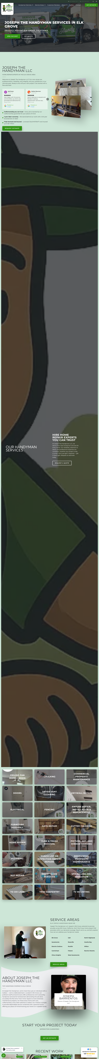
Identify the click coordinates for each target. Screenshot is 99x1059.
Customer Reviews (53, 5)
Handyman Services (25, 5)
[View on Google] (5, 92)
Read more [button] (7, 102)
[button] (73, 1)
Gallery (71, 5)
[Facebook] (96, 1)
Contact (78, 5)
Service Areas (39, 5)
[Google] (93, 1)
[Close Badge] (97, 1048)
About (64, 5)
